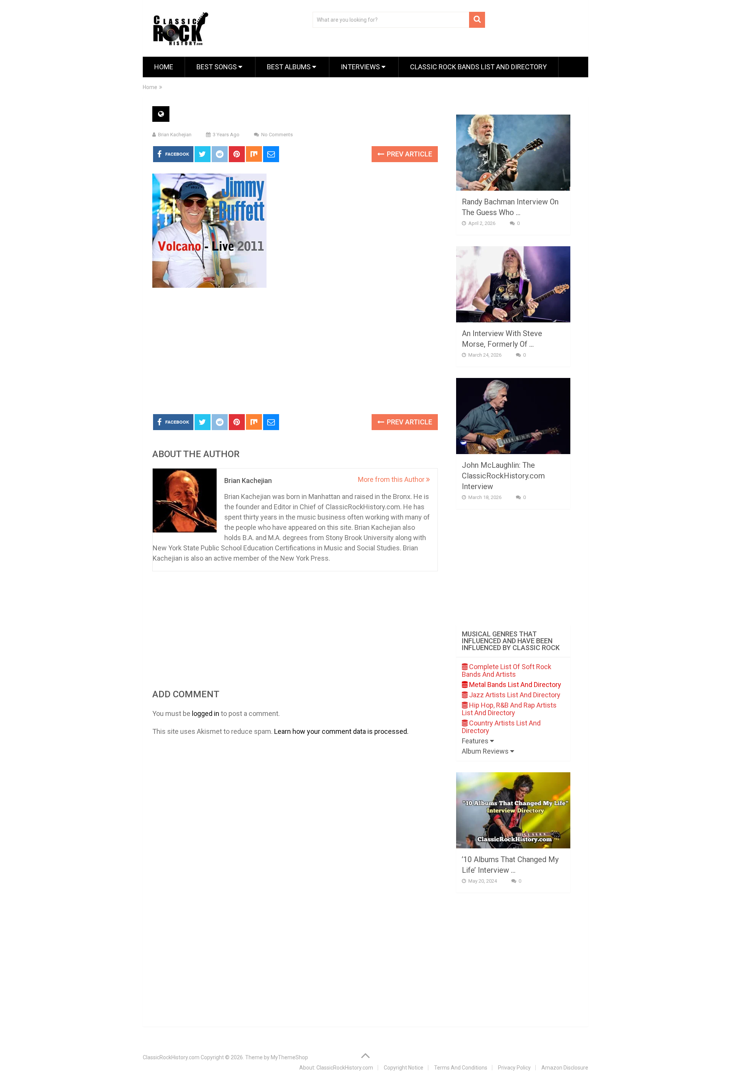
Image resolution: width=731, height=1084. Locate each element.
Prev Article (408, 154)
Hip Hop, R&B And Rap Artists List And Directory (509, 709)
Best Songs (217, 67)
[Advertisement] (295, 351)
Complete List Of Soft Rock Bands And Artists (506, 670)
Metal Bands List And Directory (514, 685)
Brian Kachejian (175, 134)
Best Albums (289, 67)
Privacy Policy (514, 1068)
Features (476, 741)
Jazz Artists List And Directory (514, 695)
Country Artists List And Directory (501, 727)
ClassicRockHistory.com (171, 1057)
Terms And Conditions (460, 1068)
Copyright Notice (403, 1068)
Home (163, 67)
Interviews (361, 67)
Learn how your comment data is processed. (341, 731)
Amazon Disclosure (564, 1068)
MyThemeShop (289, 1057)
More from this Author (392, 479)
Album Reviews (486, 751)
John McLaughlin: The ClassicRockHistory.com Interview (503, 476)
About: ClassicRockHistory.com (336, 1068)
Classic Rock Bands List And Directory (478, 67)
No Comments (277, 134)
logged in (205, 713)
